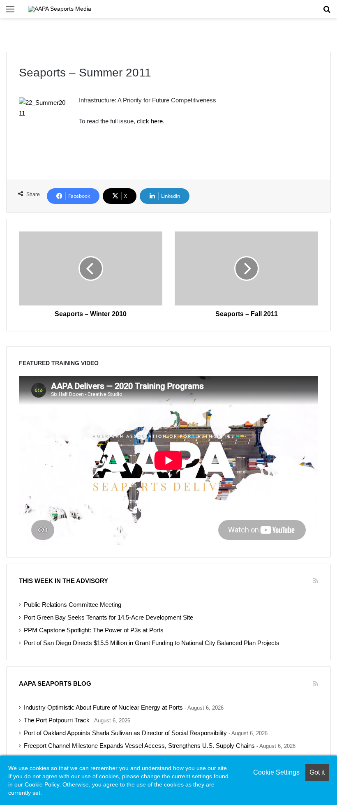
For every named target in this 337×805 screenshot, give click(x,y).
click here (150, 121)
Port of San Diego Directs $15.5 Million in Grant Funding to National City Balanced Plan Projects (151, 643)
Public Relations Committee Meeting (72, 604)
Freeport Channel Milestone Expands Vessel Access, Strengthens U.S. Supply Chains (139, 746)
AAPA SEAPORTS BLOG (55, 683)
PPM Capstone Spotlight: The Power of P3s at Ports (94, 630)
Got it (317, 772)
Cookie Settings (276, 772)
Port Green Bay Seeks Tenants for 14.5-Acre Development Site (108, 617)
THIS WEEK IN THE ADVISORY (63, 580)
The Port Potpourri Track (57, 720)
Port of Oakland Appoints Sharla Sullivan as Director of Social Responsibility (125, 733)
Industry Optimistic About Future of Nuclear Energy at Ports (103, 707)
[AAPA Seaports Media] (59, 9)
